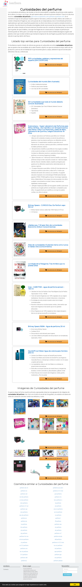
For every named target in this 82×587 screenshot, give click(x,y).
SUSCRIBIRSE (67, 574)
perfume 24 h (60, 16)
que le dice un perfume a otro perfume (43, 16)
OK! (75, 584)
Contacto (5, 569)
